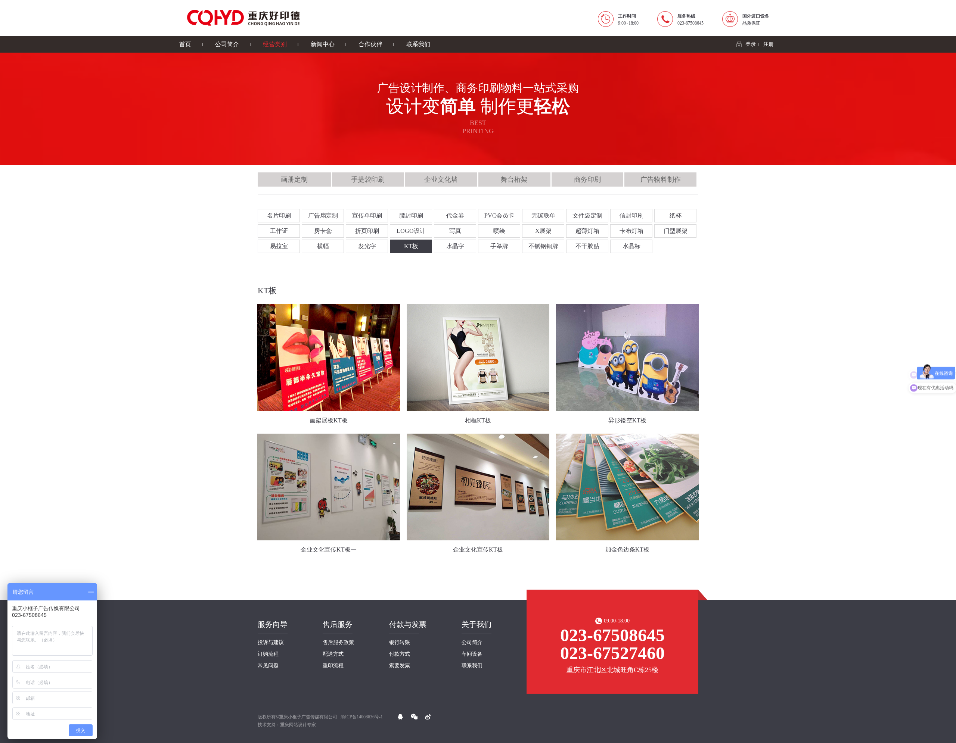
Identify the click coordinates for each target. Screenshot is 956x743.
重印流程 (333, 665)
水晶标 (631, 246)
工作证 (279, 231)
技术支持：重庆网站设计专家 (287, 724)
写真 (455, 231)
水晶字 (455, 246)
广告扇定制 (323, 215)
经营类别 (275, 44)
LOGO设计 (411, 231)
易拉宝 (279, 246)
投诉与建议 (271, 642)
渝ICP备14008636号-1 (362, 716)
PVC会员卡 (499, 215)
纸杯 (676, 215)
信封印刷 (631, 215)
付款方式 (399, 654)
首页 (185, 44)
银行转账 (399, 642)
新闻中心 (323, 44)
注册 (768, 44)
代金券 (455, 215)
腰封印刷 (411, 215)
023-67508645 (612, 635)
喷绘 (499, 231)
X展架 (543, 231)
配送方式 (333, 654)
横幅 (323, 246)
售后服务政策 (338, 642)
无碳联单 (543, 215)
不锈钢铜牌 (543, 246)
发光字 (367, 246)
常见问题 (268, 665)
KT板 (411, 246)
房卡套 (323, 231)
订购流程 (268, 654)
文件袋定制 (587, 215)
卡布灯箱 (631, 231)
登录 (750, 44)
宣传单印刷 (367, 215)
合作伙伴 (370, 44)
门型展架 (675, 231)
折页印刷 (367, 231)
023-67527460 (612, 653)
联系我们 (418, 44)
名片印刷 (279, 215)
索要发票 (399, 665)
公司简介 (227, 44)
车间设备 (472, 654)
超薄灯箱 (587, 231)
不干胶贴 (587, 246)
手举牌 (499, 246)
